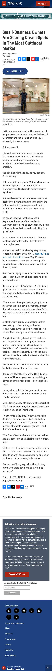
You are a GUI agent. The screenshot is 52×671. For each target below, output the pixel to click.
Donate (43, 4)
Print (46, 58)
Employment (10, 639)
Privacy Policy (10, 655)
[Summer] (26, 16)
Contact (8, 645)
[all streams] (48, 668)
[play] (3, 668)
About (7, 628)
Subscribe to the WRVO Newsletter (20, 583)
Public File (9, 650)
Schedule (8, 634)
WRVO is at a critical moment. (21, 524)
